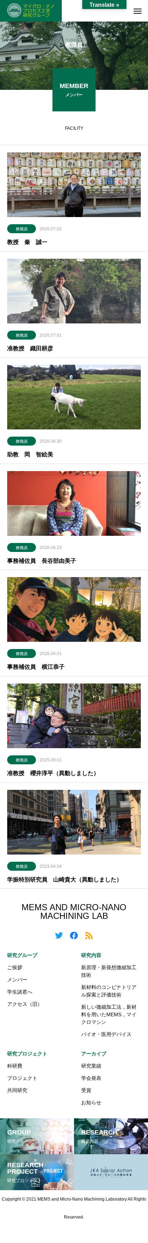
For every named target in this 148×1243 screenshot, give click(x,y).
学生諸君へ (19, 992)
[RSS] (89, 935)
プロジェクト (22, 1078)
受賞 (86, 1090)
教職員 (22, 229)
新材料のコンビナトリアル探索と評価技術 (109, 991)
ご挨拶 (14, 967)
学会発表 (91, 1078)
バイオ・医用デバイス (106, 1034)
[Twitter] (59, 935)
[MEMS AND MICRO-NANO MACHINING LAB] (31, 11)
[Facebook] (74, 935)
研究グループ (22, 955)
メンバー (17, 979)
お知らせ (91, 1102)
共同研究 (17, 1090)
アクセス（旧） (24, 1004)
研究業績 (91, 1066)
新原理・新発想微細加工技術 (109, 971)
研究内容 (91, 955)
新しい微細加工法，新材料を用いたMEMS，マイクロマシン (109, 1014)
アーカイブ (93, 1053)
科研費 (14, 1066)
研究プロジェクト (27, 1053)
